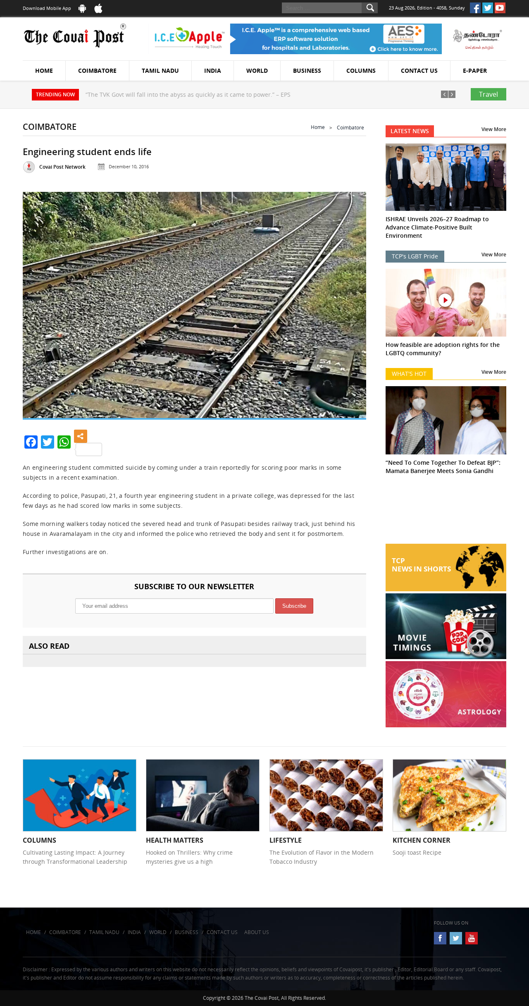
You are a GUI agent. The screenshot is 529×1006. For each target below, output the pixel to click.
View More (493, 129)
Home (44, 70)
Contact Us (419, 70)
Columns (361, 70)
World (257, 70)
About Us (256, 932)
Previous (39, 301)
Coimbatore (97, 70)
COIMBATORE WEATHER (446, 513)
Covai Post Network (62, 166)
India (212, 70)
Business (307, 70)
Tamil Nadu (160, 70)
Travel (488, 94)
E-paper (475, 70)
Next (349, 301)
